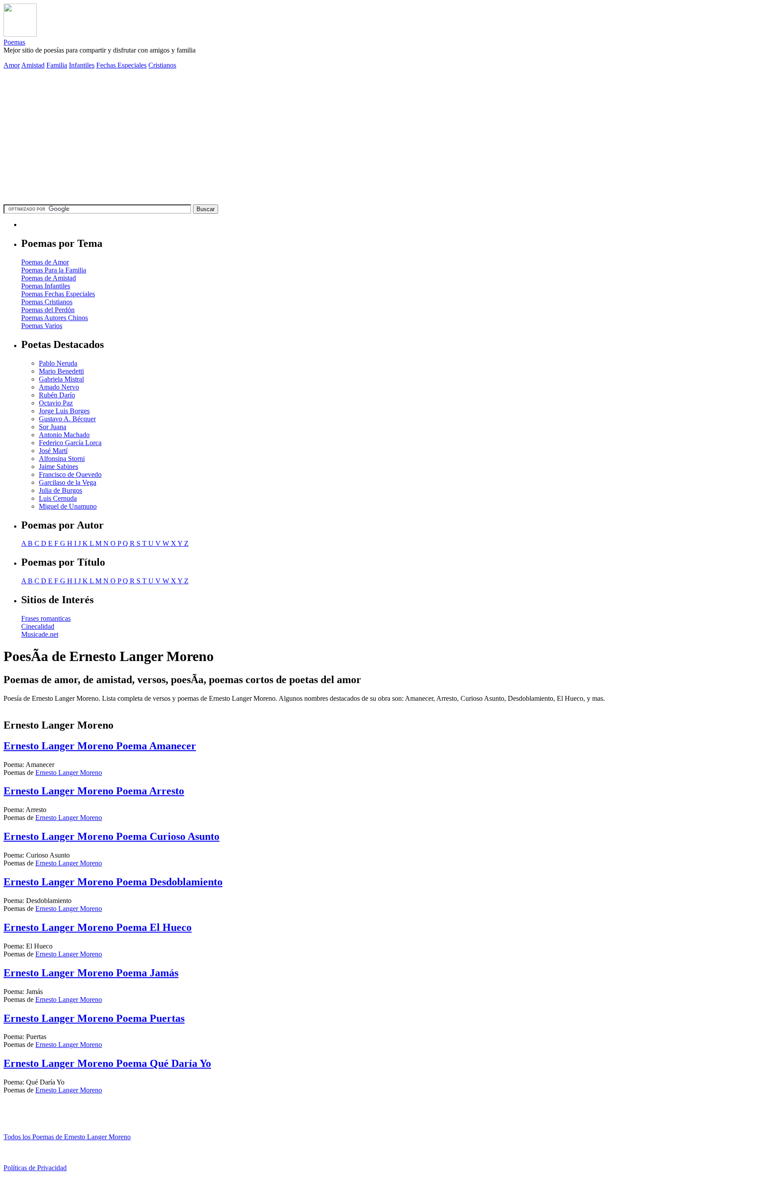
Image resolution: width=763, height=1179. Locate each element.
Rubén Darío (57, 395)
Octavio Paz (56, 403)
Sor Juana (52, 427)
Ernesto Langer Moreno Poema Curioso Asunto (111, 836)
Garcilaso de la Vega (67, 482)
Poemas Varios (41, 325)
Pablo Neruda (58, 363)
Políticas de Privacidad (35, 1167)
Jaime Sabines (58, 466)
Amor (12, 65)
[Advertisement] (381, 138)
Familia (56, 65)
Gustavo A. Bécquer (67, 419)
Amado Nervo (59, 387)
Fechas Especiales (121, 65)
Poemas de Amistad (48, 278)
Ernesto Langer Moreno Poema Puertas (94, 1018)
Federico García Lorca (70, 442)
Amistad (33, 65)
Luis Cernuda (58, 498)
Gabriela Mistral (61, 379)
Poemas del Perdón (48, 310)
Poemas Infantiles (45, 286)
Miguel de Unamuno (68, 506)
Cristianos (162, 65)
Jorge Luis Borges (64, 411)
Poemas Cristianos (46, 302)
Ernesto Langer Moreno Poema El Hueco (98, 927)
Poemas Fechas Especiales (58, 294)
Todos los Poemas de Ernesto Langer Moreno (67, 1137)
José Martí (53, 450)
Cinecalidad (37, 626)
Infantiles (81, 65)
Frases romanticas (46, 618)
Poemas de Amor (45, 262)
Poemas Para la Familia (53, 270)
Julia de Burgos (60, 490)
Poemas (14, 42)
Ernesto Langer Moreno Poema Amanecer (100, 746)
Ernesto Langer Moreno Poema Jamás (91, 973)
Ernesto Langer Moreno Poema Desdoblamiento (113, 882)
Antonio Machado (64, 434)
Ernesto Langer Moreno (68, 772)
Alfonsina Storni (62, 458)
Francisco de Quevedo (70, 474)
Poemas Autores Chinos (54, 317)
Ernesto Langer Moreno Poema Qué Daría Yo (107, 1063)
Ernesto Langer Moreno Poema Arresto (94, 791)
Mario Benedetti (61, 371)
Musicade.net (39, 634)
